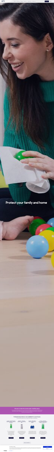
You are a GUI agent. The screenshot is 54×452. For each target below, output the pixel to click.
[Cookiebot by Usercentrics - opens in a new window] (5, 450)
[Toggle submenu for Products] (19, 1)
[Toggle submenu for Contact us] (35, 1)
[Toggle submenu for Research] (26, 1)
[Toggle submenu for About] (15, 1)
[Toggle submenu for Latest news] (31, 1)
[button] (50, 1)
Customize (47, 448)
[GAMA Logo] (3, 1)
